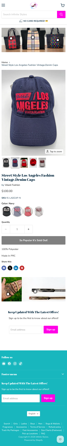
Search (7, 423)
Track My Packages (10, 430)
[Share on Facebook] (4, 268)
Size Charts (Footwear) (51, 430)
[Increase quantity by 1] (28, 229)
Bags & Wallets (53, 423)
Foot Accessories (30, 430)
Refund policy (55, 427)
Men (40, 423)
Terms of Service (37, 427)
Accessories (21, 427)
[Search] (61, 14)
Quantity (6, 222)
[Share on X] (10, 268)
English (32, 413)
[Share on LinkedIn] (16, 268)
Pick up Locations (30, 433)
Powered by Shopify (33, 440)
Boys (32, 423)
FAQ (43, 433)
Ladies (24, 423)
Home (5, 62)
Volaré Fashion (12, 185)
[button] (6, 162)
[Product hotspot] (57, 40)
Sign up (50, 329)
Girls (15, 423)
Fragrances (8, 427)
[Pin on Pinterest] (22, 268)
